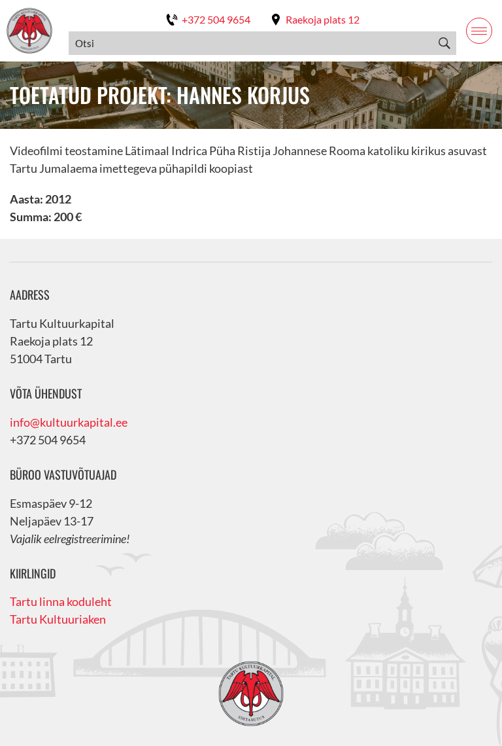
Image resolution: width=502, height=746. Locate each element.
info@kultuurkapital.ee (68, 422)
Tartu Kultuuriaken (58, 619)
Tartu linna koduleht (61, 601)
